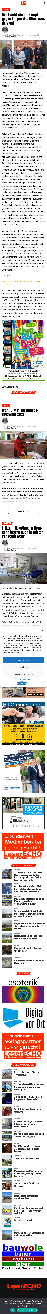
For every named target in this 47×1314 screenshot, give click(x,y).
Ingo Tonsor (11, 37)
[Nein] (43, 1305)
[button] (42, 630)
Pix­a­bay (36, 587)
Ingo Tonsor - (12, 428)
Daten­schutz (22, 682)
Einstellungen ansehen (23, 674)
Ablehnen (24, 667)
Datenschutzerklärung (27, 1310)
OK (13, 1310)
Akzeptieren (23, 660)
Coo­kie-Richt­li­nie (23, 680)
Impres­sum (21, 684)
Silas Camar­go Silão (19, 587)
